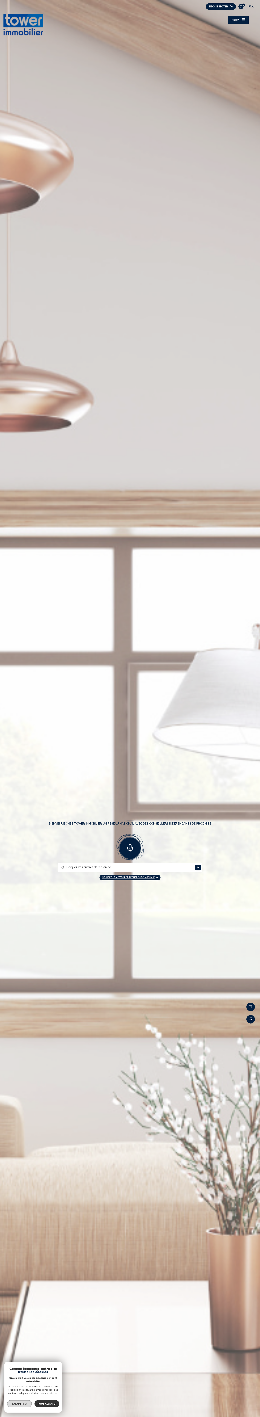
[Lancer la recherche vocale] (130, 847)
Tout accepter (46, 1403)
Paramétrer (19, 1403)
